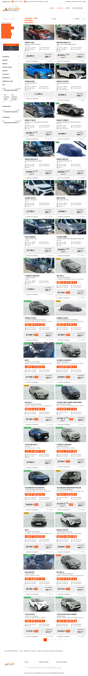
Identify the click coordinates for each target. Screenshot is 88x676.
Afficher (77, 19)
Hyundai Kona (6, 31)
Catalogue (59, 8)
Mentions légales (44, 662)
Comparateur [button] (77, 8)
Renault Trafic (6, 37)
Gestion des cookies (61, 662)
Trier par (54, 19)
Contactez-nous (6, 1)
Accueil (51, 8)
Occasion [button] (11, 49)
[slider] (3, 90)
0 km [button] (11, 47)
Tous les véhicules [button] (11, 44)
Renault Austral (6, 34)
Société (67, 8)
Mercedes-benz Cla (7, 28)
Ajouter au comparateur (32, 61)
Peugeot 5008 (6, 25)
